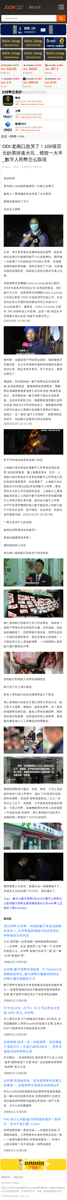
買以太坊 (24, 1196)
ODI (35, 898)
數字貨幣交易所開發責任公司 (30, 903)
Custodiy (21, 907)
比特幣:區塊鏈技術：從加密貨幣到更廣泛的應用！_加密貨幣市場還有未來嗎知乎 (33, 1083)
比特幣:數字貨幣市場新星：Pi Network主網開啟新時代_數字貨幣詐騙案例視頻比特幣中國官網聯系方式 (33, 974)
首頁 (4, 136)
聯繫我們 (5, 1177)
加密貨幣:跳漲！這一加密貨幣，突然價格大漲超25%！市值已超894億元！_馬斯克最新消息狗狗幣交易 (33, 1046)
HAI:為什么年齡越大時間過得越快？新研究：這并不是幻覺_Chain (32, 1122)
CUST (41, 898)
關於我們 (18, 1177)
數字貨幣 (26, 898)
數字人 (17, 898)
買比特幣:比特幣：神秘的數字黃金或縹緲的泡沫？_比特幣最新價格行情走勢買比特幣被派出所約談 (33, 930)
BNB (13, 136)
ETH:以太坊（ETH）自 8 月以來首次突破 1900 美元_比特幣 (32, 1010)
